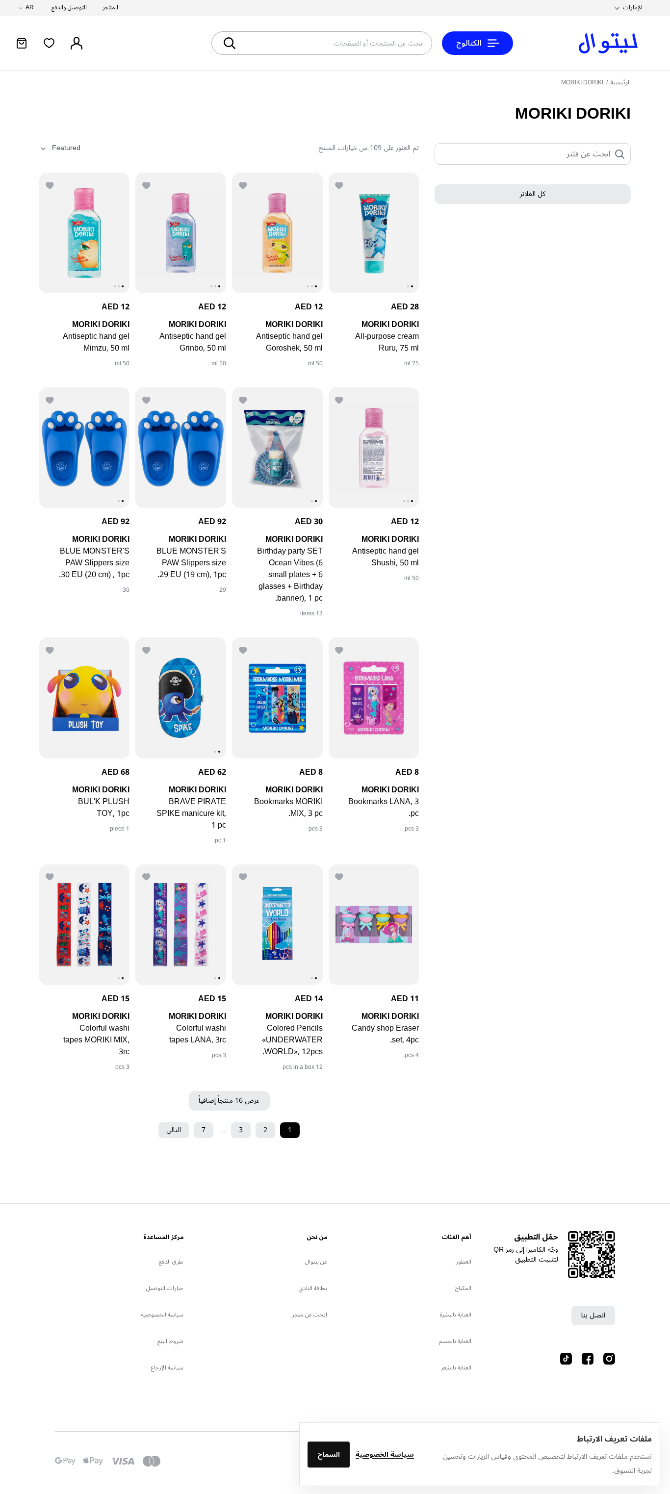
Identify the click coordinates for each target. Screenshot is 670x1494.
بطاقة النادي (313, 1288)
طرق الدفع (171, 1262)
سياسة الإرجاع (167, 1368)
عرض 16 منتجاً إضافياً (229, 1100)
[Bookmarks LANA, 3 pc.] (374, 697)
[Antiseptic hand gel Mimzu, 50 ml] (84, 233)
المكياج (463, 1288)
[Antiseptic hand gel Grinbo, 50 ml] (180, 233)
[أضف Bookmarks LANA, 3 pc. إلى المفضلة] (340, 649)
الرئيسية (620, 82)
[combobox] (357, 43)
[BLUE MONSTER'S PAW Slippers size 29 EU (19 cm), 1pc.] (180, 447)
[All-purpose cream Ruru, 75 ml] (374, 233)
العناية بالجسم (455, 1341)
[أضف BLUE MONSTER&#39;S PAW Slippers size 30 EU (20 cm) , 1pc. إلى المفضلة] (51, 399)
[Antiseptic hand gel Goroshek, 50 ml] (277, 233)
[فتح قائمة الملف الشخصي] (76, 43)
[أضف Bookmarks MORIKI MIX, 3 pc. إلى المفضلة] (244, 649)
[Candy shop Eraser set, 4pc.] (374, 924)
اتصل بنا (593, 1315)
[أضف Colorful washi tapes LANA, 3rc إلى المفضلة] (147, 876)
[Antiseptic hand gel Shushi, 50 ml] (374, 447)
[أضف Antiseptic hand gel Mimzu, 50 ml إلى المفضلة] (51, 184)
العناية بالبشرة (455, 1315)
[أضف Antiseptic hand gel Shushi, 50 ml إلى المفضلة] (340, 399)
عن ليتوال (316, 1262)
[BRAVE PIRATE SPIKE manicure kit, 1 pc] (180, 697)
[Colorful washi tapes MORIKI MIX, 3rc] (84, 924)
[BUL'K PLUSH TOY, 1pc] (84, 697)
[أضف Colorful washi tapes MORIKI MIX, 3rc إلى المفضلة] (51, 876)
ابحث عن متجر (309, 1315)
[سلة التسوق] (21, 43)
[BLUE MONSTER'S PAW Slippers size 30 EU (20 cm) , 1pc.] (84, 447)
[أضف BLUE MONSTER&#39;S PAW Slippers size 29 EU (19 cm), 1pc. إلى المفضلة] (147, 399)
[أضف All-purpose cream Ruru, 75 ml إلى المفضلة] (340, 184)
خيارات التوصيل (164, 1288)
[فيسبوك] (587, 1359)
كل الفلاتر (532, 194)
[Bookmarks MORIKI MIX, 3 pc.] (277, 697)
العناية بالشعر (456, 1368)
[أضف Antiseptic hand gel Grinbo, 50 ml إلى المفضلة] (147, 184)
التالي (173, 1130)
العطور (463, 1262)
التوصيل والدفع (69, 8)
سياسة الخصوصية (385, 1454)
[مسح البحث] (265, 43)
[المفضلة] (49, 43)
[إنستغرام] (609, 1359)
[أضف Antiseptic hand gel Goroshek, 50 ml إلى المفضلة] (244, 184)
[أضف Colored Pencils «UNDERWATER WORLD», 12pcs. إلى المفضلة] (244, 876)
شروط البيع (170, 1341)
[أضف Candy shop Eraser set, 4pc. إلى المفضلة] (340, 876)
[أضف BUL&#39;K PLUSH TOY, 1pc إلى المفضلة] (51, 649)
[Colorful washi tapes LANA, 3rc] (180, 924)
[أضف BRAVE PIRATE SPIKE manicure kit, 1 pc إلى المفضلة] (147, 649)
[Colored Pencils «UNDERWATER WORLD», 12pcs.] (277, 924)
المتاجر (110, 8)
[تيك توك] (566, 1359)
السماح (328, 1454)
